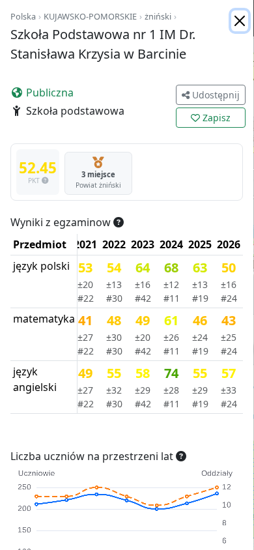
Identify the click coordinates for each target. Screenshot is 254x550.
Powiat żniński (98, 185)
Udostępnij (215, 95)
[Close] (239, 20)
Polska (23, 16)
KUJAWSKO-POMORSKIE (90, 16)
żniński (158, 16)
